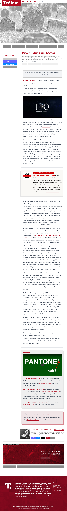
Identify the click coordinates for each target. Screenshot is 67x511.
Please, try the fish (43, 509)
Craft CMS (33, 508)
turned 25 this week (29, 404)
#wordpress (24, 64)
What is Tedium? (56, 482)
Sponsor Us (38, 2)
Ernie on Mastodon (57, 490)
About (24, 2)
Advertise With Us (57, 487)
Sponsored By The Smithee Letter (43, 173)
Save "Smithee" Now (52, 192)
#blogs (56, 64)
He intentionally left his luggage (50, 391)
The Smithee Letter (33, 420)
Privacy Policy (56, 486)
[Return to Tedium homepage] (11, 3)
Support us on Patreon (58, 484)
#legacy (39, 64)
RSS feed (55, 489)
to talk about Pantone (45, 383)
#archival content (50, 64)
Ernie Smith (59, 429)
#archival (44, 64)
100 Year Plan (46, 127)
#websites (34, 64)
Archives (30, 2)
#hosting (29, 64)
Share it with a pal (44, 414)
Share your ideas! (57, 485)
